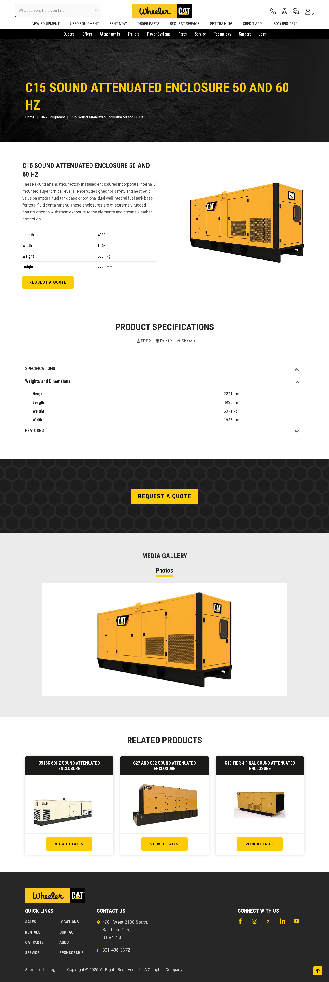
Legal (53, 969)
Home (29, 117)
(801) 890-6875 (284, 23)
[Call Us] (273, 11)
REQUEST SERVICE (184, 23)
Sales (30, 921)
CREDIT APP (252, 23)
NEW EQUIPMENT (46, 23)
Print (164, 341)
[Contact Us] (296, 11)
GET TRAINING (221, 23)
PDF (144, 341)
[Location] (284, 11)
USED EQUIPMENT (84, 23)
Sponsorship (71, 952)
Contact (67, 932)
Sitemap (32, 969)
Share (187, 341)
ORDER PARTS (148, 23)
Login (307, 11)
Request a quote (48, 282)
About (65, 942)
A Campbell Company (163, 969)
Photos (164, 570)
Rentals (33, 932)
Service (32, 952)
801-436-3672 (116, 950)
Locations (69, 921)
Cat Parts (34, 942)
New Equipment (52, 117)
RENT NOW (118, 23)
